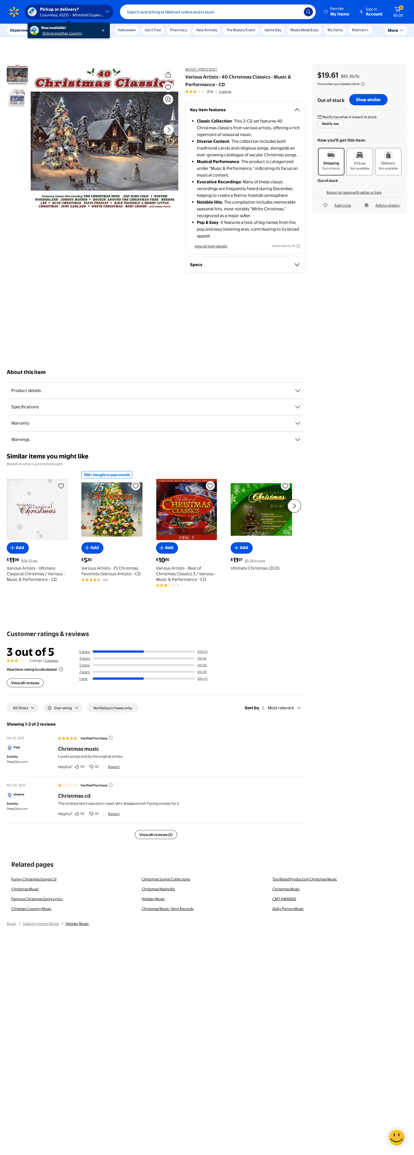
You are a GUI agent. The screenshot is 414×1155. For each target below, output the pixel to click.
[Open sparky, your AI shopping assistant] (396, 1137)
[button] (336, 12)
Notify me (330, 123)
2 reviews (51, 661)
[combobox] (218, 12)
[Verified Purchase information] (110, 737)
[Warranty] (297, 423)
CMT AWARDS (284, 899)
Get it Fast (153, 30)
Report (114, 766)
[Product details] (297, 390)
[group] (208, 91)
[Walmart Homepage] (14, 12)
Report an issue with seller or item (354, 192)
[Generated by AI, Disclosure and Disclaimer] (298, 246)
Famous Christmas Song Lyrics (37, 899)
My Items (335, 30)
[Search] (308, 11)
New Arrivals (206, 30)
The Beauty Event (240, 30)
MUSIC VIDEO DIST (201, 69)
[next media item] (169, 130)
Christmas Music (25, 889)
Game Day (272, 30)
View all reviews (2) (156, 834)
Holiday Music (153, 899)
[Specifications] (297, 406)
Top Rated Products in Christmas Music (304, 879)
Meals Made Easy (304, 30)
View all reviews (25, 683)
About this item (26, 372)
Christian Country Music (31, 908)
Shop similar (368, 99)
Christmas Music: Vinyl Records (167, 908)
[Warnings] (297, 439)
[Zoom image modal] (168, 99)
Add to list (342, 205)
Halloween (127, 30)
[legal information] (362, 84)
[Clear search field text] (295, 12)
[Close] (104, 30)
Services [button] (56, 30)
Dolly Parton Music (288, 908)
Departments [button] (21, 30)
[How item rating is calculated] (61, 669)
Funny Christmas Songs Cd (33, 879)
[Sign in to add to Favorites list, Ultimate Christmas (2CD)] (285, 485)
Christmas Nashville (158, 889)
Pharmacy (178, 30)
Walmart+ (360, 30)
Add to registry (387, 205)
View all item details (211, 246)
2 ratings (225, 91)
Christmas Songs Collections (166, 879)
